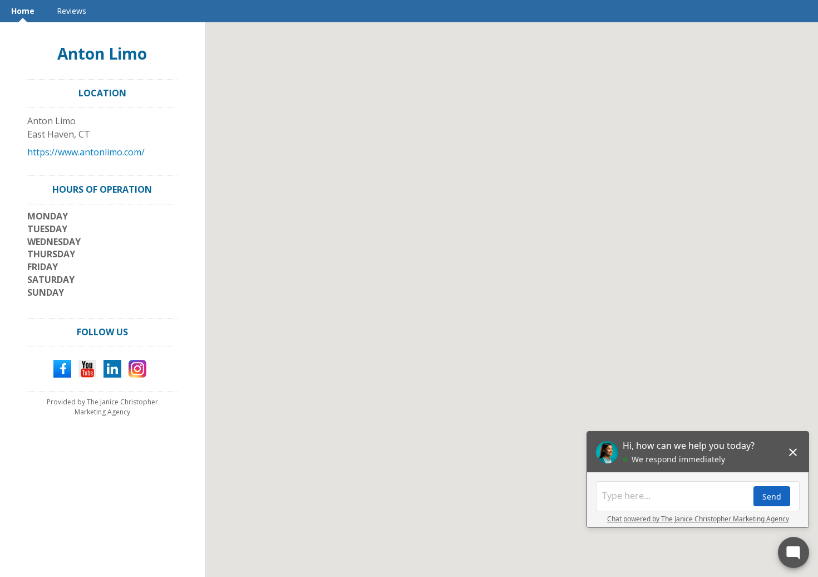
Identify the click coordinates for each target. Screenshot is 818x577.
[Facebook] (62, 368)
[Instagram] (137, 368)
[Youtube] (87, 368)
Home (23, 11)
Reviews (71, 11)
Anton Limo (102, 53)
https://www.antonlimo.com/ (86, 152)
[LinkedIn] (112, 368)
